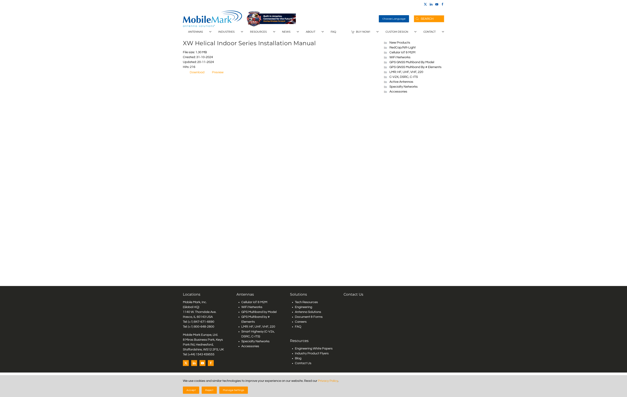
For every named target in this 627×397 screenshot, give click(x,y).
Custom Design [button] (397, 31)
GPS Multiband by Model (259, 312)
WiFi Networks (399, 57)
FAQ (333, 31)
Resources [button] (258, 31)
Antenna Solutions (308, 312)
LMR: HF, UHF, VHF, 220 (406, 72)
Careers (301, 321)
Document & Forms (309, 316)
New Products (399, 42)
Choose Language (394, 18)
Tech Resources (306, 302)
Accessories (398, 91)
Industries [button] (226, 31)
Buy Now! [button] (363, 31)
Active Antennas (401, 81)
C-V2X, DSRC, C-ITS (403, 77)
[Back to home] (212, 19)
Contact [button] (429, 31)
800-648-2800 (204, 326)
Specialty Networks (403, 86)
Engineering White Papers (314, 348)
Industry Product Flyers (312, 353)
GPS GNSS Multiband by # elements (415, 67)
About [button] (310, 31)
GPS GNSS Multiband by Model (411, 62)
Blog (298, 358)
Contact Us (303, 363)
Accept (191, 390)
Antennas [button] (195, 31)
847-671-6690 (204, 321)
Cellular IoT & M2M (402, 52)
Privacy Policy (328, 380)
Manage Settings (233, 390)
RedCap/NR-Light (402, 47)
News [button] (286, 31)
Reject (209, 390)
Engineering (303, 307)
